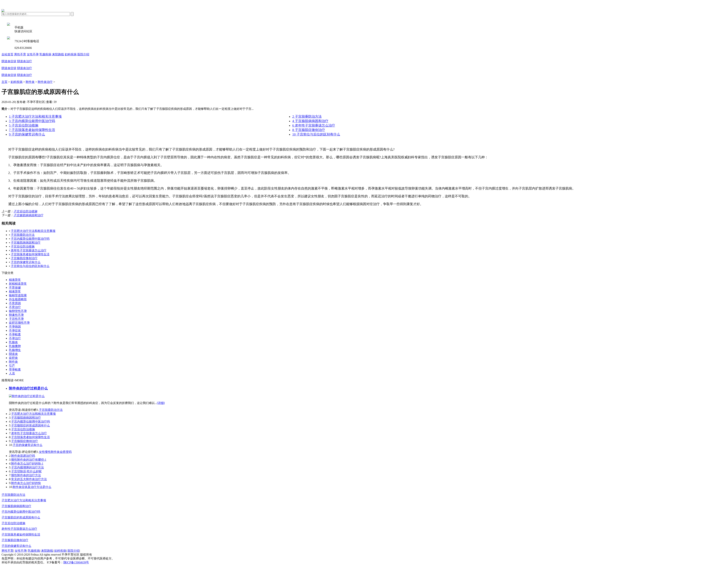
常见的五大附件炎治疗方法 (29, 479)
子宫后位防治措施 (25, 211)
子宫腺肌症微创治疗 (24, 258)
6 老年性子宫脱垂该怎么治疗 (313, 125)
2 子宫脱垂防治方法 (307, 116)
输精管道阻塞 (18, 295)
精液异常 (15, 279)
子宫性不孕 (16, 318)
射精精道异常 (18, 283)
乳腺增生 (15, 350)
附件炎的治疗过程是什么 (28, 388)
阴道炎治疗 (24, 61)
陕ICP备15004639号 (76, 562)
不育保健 (15, 287)
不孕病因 (15, 326)
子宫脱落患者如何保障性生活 (30, 254)
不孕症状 (15, 330)
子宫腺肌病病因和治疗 (28, 215)
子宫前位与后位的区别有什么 (30, 266)
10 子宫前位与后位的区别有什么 (316, 134)
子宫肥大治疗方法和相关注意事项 (33, 230)
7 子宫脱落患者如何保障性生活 (32, 130)
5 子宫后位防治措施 (23, 125)
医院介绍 (83, 54)
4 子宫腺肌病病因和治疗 (310, 121)
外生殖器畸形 (18, 299)
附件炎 (30, 81)
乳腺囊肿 (15, 346)
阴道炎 (13, 353)
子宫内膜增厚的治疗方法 (27, 467)
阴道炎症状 (8, 61)
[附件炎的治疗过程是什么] (27, 396)
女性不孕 (33, 54)
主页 (4, 81)
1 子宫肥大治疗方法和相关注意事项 (35, 116)
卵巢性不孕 (16, 314)
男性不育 (20, 54)
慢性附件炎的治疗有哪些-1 (28, 459)
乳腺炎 (13, 342)
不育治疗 (15, 307)
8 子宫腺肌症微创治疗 (308, 130)
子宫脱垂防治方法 (23, 234)
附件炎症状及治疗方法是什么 (32, 487)
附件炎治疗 (45, 81)
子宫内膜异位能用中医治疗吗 (30, 238)
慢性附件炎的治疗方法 (26, 475)
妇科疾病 (71, 54)
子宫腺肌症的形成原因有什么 (30, 425)
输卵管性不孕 (18, 311)
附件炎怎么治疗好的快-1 (27, 463)
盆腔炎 (13, 357)
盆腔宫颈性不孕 (19, 322)
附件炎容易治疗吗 (23, 455)
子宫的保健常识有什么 (26, 262)
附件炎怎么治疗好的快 (26, 483)
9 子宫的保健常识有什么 (27, 134)
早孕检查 (15, 369)
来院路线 (58, 54)
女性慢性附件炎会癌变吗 (55, 451)
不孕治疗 (15, 338)
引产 (12, 365)
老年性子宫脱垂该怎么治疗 (28, 250)
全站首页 (7, 54)
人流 (12, 373)
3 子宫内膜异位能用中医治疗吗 (32, 121)
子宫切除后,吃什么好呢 (26, 471)
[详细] (161, 403)
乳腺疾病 (45, 54)
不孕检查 (15, 334)
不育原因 (15, 303)
